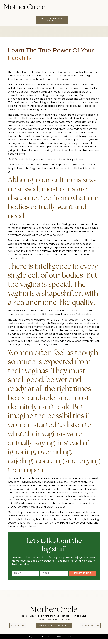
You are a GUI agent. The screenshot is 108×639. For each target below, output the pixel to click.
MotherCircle (79, 616)
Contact (66, 619)
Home (24, 616)
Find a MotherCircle (48, 616)
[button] (82, 5)
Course (65, 616)
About (33, 616)
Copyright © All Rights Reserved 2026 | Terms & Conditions (54, 637)
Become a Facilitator (48, 619)
